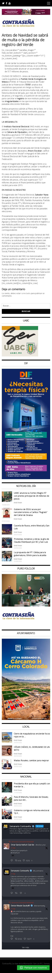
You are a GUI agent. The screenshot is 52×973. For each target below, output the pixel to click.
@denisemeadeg (39, 906)
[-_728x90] (26, 14)
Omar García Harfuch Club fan (22, 845)
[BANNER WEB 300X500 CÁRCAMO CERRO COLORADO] (26, 719)
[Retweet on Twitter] (9, 841)
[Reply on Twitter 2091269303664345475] (12, 893)
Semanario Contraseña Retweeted (22, 842)
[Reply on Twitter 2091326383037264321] (12, 860)
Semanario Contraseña (20, 871)
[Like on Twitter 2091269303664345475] (21, 893)
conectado (25, 293)
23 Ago (13, 848)
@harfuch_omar (41, 845)
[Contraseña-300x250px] (20, 355)
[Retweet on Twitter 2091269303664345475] (17, 893)
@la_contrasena (38, 871)
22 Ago (13, 874)
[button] (33, 967)
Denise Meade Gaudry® (20, 905)
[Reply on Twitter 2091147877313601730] (12, 939)
